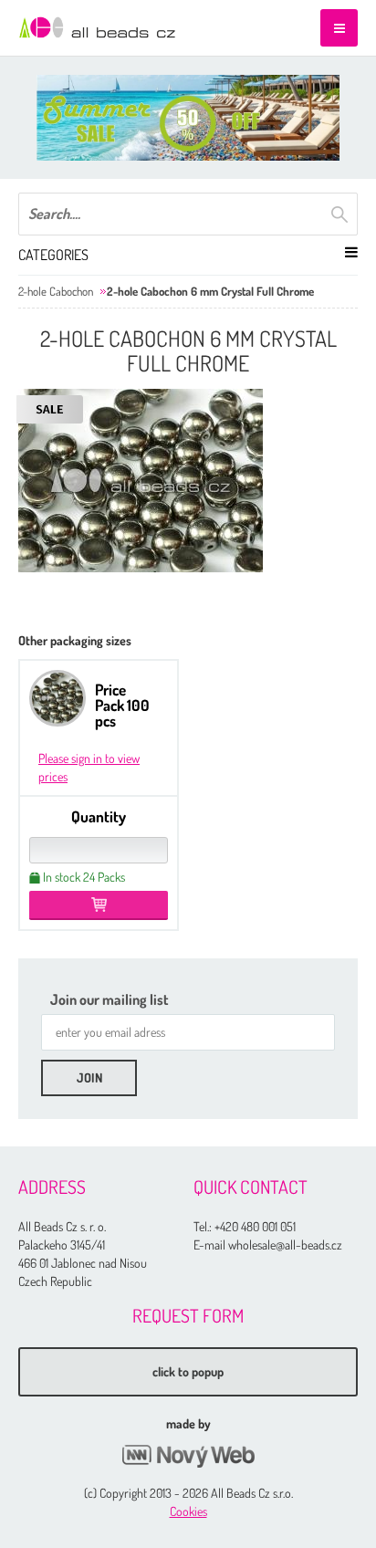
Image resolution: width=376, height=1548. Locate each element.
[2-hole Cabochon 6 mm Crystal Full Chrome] (140, 480)
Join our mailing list (109, 999)
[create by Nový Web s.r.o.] (188, 1456)
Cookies (188, 1511)
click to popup (188, 1371)
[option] (188, 118)
